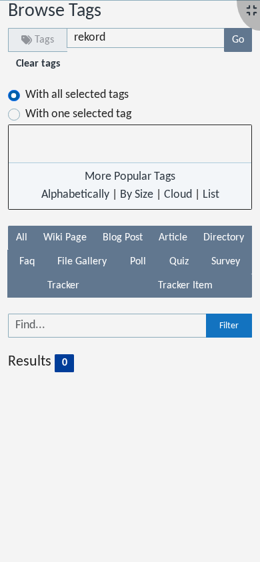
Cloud (178, 194)
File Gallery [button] (82, 261)
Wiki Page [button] (65, 237)
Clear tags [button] (38, 64)
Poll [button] (138, 261)
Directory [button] (223, 237)
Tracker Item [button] (185, 285)
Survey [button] (225, 261)
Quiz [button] (179, 261)
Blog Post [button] (123, 237)
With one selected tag (78, 114)
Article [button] (173, 237)
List (211, 194)
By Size (136, 194)
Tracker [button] (63, 285)
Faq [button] (27, 261)
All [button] (21, 237)
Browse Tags (54, 11)
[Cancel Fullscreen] (252, 11)
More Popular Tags (130, 176)
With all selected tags (77, 95)
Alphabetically (75, 194)
